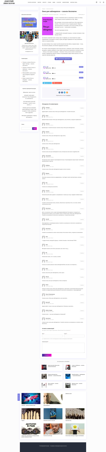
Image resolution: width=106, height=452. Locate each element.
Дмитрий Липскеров (9, 2)
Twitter (64, 92)
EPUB (48, 72)
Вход (97, 1)
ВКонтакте (59, 92)
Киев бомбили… (47, 405)
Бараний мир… (69, 420)
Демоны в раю (69, 393)
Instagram (68, 95)
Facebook (62, 92)
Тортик (23, 420)
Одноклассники (67, 92)
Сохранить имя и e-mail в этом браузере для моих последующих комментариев (57, 338)
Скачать (81, 72)
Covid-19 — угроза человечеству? (28, 405)
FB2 (47, 77)
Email (65, 333)
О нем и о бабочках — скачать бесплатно (29, 69)
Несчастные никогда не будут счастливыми (75, 435)
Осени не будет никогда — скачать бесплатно (29, 64)
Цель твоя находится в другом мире (29, 74)
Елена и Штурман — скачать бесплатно (28, 80)
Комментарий (45, 341)
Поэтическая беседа (48, 435)
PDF (47, 66)
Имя (43, 333)
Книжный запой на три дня (49, 420)
